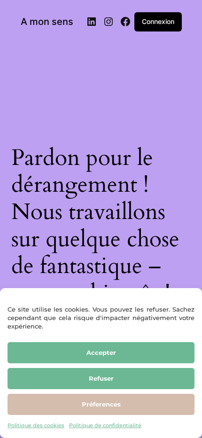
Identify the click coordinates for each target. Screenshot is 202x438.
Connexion (158, 21)
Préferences (101, 404)
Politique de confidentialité (105, 425)
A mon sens (47, 21)
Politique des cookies (36, 425)
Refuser (101, 378)
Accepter (101, 352)
